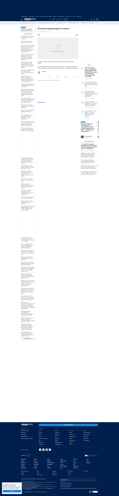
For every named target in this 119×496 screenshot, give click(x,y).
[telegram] (40, 449)
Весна (40, 434)
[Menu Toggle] (21, 19)
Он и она (71, 430)
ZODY (70, 16)
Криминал (57, 432)
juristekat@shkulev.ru (49, 488)
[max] (46, 449)
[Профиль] (97, 19)
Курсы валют (61, 16)
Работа (70, 438)
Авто (40, 430)
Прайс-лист (23, 432)
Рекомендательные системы (65, 486)
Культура (57, 434)
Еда (40, 440)
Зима (56, 430)
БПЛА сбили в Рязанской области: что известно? (26, 30)
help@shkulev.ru (29, 489)
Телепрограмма (43, 16)
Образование (58, 444)
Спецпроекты (86, 440)
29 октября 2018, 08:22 (41, 31)
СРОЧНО (23, 27)
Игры (73, 16)
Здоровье (41, 444)
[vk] (43, 449)
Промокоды (78, 16)
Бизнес (40, 432)
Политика (71, 434)
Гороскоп (54, 16)
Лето (56, 436)
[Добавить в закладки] (38, 35)
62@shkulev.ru (34, 487)
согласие (7, 488)
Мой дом (57, 438)
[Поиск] (91, 19)
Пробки (66, 16)
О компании (23, 434)
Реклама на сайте (25, 430)
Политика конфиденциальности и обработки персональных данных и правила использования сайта (78, 488)
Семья (70, 444)
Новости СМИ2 (41, 102)
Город (40, 436)
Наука (56, 440)
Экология (85, 436)
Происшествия (72, 436)
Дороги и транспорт (43, 438)
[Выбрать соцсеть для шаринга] (77, 35)
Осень (70, 432)
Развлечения (72, 440)
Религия (71, 442)
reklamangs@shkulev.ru (64, 479)
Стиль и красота (86, 432)
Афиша (49, 16)
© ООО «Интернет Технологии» (41, 491)
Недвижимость (24, 16)
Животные (41, 442)
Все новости (28, 34)
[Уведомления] (94, 19)
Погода (37, 16)
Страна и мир (86, 434)
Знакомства (32, 16)
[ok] (50, 449)
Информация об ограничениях (65, 483)
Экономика (85, 438)
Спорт (84, 430)
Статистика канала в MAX (26, 438)
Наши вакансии (24, 436)
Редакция (43, 71)
